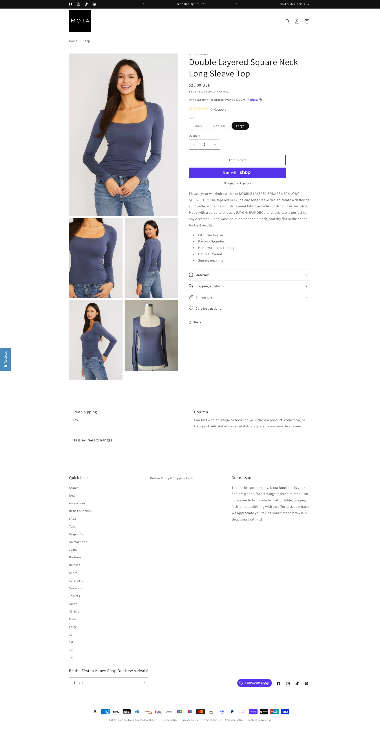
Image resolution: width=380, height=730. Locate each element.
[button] (287, 21)
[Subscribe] (143, 683)
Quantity (194, 135)
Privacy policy (190, 719)
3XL (71, 658)
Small (200, 127)
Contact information (259, 719)
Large (240, 126)
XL (70, 634)
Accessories (77, 503)
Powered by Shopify (146, 719)
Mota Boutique (125, 719)
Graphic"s (76, 534)
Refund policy (169, 719)
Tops (72, 526)
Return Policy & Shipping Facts (172, 478)
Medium (221, 127)
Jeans (73, 549)
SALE (72, 518)
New (72, 495)
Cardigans (76, 580)
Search (74, 488)
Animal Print (78, 542)
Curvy (73, 603)
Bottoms (75, 557)
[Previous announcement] (143, 4)
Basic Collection (80, 511)
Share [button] (197, 322)
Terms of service (211, 719)
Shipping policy (234, 719)
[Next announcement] (237, 4)
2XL (71, 650)
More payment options (237, 183)
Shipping (194, 91)
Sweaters (75, 588)
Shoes (73, 573)
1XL (71, 642)
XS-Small (75, 611)
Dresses (74, 565)
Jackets (74, 596)
